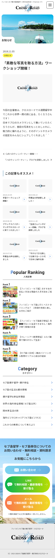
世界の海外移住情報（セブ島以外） (20, 403)
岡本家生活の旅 (11, 410)
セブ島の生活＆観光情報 (15, 389)
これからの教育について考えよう (19, 424)
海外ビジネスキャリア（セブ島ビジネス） (22, 417)
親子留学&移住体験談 (14, 396)
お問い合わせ (28, 470)
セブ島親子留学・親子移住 (16, 382)
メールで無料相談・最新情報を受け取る (28, 503)
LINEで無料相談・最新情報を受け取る (28, 484)
